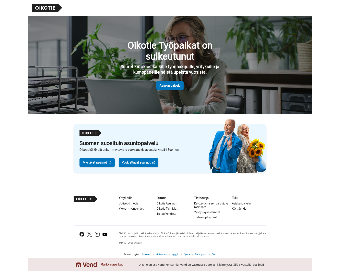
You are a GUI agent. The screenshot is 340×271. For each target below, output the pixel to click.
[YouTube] (105, 234)
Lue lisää (258, 264)
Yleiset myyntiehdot (131, 208)
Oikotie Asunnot (166, 203)
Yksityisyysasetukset (207, 212)
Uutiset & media (129, 203)
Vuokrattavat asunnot (136, 162)
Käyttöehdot (239, 208)
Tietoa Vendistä (166, 213)
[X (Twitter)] (89, 234)
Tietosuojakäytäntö (206, 217)
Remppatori (201, 254)
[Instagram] (97, 234)
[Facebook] (81, 234)
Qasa (187, 254)
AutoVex (146, 254)
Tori (214, 254)
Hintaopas (161, 254)
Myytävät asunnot (95, 162)
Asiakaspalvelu (170, 85)
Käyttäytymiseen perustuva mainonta (211, 205)
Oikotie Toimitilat (167, 208)
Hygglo (175, 254)
